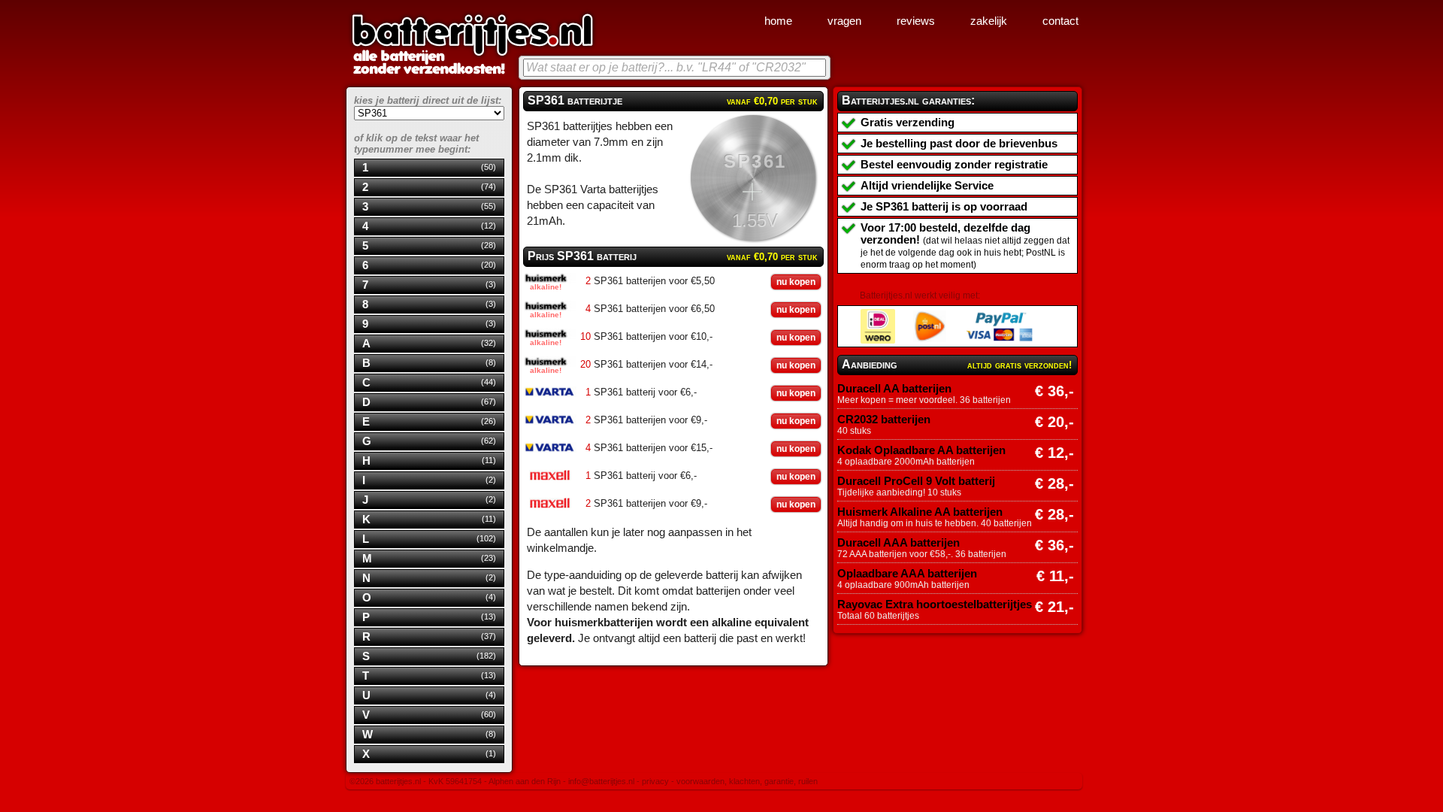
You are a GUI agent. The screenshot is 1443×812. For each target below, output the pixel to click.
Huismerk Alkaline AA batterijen (920, 512)
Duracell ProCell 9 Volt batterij (916, 481)
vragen (844, 21)
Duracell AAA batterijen (898, 543)
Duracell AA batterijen (894, 389)
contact (1060, 21)
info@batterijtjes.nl (601, 781)
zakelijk (988, 21)
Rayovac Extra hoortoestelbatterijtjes (934, 604)
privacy (655, 781)
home (778, 21)
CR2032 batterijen (883, 420)
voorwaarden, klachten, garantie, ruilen (747, 781)
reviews (916, 21)
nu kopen (795, 282)
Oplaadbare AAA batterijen (907, 574)
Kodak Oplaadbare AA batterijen (921, 450)
